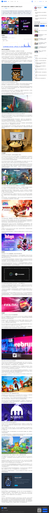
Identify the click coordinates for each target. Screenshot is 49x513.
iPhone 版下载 (45, 511)
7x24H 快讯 (11, 1)
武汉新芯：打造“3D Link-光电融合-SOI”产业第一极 (41, 75)
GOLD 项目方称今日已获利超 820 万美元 (40, 78)
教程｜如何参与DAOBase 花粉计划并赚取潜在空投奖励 (40, 13)
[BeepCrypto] (35, 8)
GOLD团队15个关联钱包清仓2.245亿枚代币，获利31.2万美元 (40, 66)
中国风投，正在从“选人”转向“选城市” (42, 31)
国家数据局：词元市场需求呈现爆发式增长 (40, 60)
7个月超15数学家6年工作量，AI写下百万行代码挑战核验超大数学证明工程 (42, 47)
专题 (17, 1)
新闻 (15, 1)
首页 (8, 1)
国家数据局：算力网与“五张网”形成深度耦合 (41, 58)
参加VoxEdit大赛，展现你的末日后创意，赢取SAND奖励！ (40, 18)
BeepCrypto (3, 8)
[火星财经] (4, 1)
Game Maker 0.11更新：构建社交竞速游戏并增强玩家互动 (41, 15)
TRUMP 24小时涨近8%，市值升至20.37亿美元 (41, 72)
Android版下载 (45, 509)
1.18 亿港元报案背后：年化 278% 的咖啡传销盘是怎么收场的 (42, 43)
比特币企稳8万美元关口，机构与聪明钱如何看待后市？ (42, 35)
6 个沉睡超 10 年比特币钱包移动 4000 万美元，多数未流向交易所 (40, 63)
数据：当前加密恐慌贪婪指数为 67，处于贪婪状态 (40, 69)
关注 (45, 7)
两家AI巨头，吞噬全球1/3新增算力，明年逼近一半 (42, 51)
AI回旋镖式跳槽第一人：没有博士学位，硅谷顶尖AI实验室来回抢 (42, 39)
